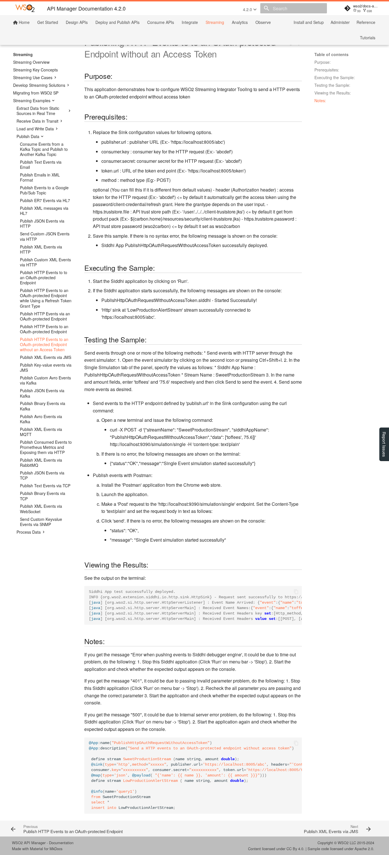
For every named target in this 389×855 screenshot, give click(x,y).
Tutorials (367, 37)
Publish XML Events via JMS (45, 357)
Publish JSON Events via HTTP (42, 223)
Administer (340, 22)
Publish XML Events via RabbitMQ (41, 462)
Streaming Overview (31, 62)
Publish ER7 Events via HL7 (45, 200)
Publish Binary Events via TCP (42, 496)
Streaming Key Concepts (35, 69)
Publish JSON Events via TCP (42, 475)
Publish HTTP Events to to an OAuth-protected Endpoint (43, 277)
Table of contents (331, 54)
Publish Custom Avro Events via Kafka (45, 380)
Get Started (47, 22)
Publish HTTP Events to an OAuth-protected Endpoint (44, 329)
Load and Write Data (35, 128)
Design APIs (77, 22)
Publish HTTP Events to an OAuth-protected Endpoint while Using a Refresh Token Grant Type (45, 298)
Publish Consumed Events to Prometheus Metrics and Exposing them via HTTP (46, 447)
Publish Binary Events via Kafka (42, 406)
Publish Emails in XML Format (40, 177)
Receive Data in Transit (37, 121)
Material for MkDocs (46, 848)
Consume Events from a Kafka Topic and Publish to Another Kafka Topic (44, 149)
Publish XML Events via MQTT (41, 432)
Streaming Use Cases (32, 77)
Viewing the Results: (332, 92)
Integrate (190, 22)
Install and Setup (309, 22)
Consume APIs (160, 22)
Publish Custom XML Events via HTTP (45, 262)
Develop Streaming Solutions (39, 85)
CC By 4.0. (295, 848)
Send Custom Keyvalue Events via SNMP (41, 522)
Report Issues (384, 444)
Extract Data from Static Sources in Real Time (38, 111)
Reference (366, 22)
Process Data (29, 532)
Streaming (215, 22)
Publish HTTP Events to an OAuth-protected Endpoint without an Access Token (44, 344)
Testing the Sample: (332, 85)
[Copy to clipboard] (296, 591)
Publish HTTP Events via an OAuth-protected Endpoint (45, 316)
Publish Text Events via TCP (45, 485)
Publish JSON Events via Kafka (42, 393)
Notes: (320, 100)
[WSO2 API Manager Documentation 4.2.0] (24, 8)
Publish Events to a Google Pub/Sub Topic (44, 190)
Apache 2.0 (364, 848)
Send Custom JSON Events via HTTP (44, 236)
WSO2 (343, 842)
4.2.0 (248, 9)
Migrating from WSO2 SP (35, 92)
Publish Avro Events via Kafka (41, 419)
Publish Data (28, 136)
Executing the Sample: (334, 77)
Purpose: (322, 62)
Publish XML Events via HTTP (41, 249)
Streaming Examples (31, 100)
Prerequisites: (326, 69)
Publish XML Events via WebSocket (41, 508)
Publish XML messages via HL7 (44, 210)
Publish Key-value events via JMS (45, 367)
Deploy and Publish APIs (117, 22)
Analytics (240, 22)
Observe (263, 22)
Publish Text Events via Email (41, 164)
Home (24, 22)
